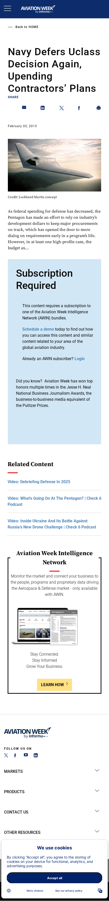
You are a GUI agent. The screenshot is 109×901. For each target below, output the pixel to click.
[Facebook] (16, 756)
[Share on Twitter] (61, 109)
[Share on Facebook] (80, 109)
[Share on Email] (24, 109)
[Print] (99, 109)
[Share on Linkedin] (43, 109)
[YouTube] (26, 756)
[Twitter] (6, 756)
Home (34, 27)
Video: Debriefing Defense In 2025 (39, 481)
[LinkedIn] (36, 756)
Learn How (52, 684)
